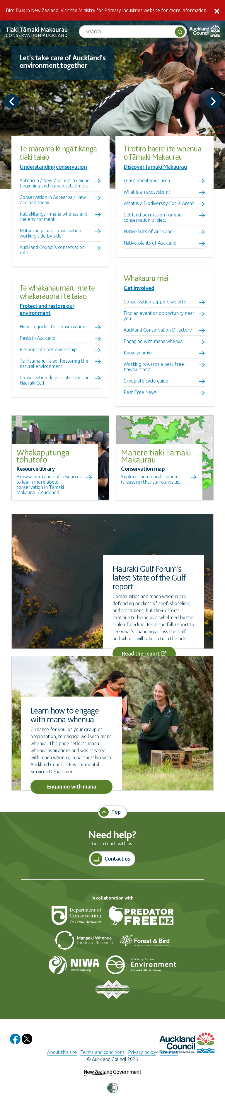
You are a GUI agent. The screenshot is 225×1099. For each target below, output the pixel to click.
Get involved (139, 287)
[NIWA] (74, 967)
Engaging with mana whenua (153, 341)
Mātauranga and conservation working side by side (50, 233)
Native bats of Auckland (148, 231)
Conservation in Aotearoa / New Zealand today (53, 199)
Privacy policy (142, 1052)
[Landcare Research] (84, 943)
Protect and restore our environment (47, 309)
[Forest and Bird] (145, 943)
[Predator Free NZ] (141, 918)
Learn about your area (147, 180)
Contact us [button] (117, 858)
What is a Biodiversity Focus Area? (159, 203)
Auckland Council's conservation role (52, 250)
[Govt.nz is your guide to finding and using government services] (112, 1068)
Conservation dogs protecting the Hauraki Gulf (55, 380)
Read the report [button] (141, 653)
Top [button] (116, 812)
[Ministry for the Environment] (141, 967)
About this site (62, 1052)
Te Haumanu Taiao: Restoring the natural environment (54, 363)
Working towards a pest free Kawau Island (154, 366)
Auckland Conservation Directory (158, 329)
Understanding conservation (53, 166)
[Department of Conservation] (77, 918)
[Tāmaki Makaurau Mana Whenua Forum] (112, 992)
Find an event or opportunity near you (159, 315)
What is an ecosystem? (147, 191)
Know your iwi (138, 352)
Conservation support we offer (156, 301)
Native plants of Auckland (150, 242)
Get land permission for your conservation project (153, 217)
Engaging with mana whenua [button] (71, 789)
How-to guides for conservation (52, 326)
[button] (112, 1088)
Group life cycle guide (146, 380)
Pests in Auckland (37, 338)
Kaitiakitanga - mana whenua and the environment (53, 216)
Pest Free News (140, 392)
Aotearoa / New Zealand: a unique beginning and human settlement (55, 183)
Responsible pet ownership (48, 349)
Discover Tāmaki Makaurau (155, 166)
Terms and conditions (102, 1052)
